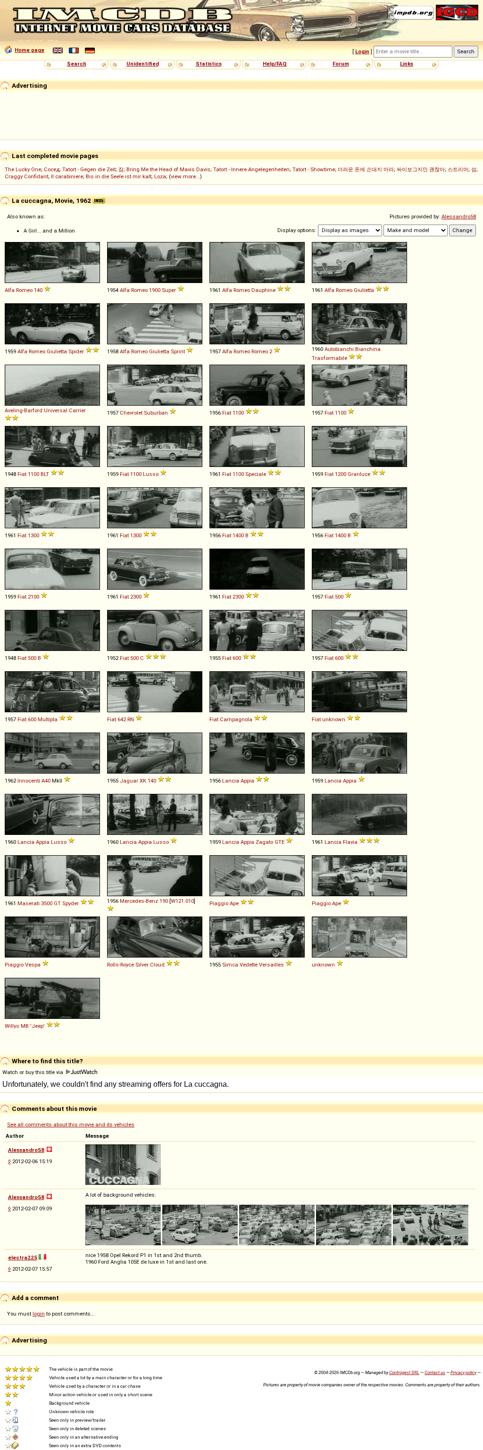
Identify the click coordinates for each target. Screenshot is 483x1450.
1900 (154, 290)
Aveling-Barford (23, 410)
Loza (160, 176)
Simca (230, 964)
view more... (185, 176)
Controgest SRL (404, 1372)
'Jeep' (37, 1026)
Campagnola (236, 719)
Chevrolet (131, 412)
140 (38, 290)
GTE (279, 842)
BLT (45, 474)
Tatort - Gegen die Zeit (89, 169)
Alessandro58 (458, 216)
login (39, 1313)
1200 (340, 474)
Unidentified (142, 63)
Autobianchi (339, 349)
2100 (33, 596)
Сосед (51, 169)
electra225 (22, 1257)
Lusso (150, 474)
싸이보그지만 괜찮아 (421, 169)
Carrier (77, 410)
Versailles (271, 964)
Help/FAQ (275, 63)
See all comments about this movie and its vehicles (70, 1124)
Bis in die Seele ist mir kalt (118, 176)
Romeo (259, 351)
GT (57, 903)
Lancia (230, 780)
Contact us (435, 1372)
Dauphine (263, 290)
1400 (238, 535)
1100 (238, 412)
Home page (29, 50)
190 (163, 901)
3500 (46, 903)
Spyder (70, 903)
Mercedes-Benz (139, 901)
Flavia (350, 842)
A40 (46, 780)
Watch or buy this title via (33, 1072)
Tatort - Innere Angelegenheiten (251, 169)
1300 (33, 535)
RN (130, 719)
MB (25, 1026)
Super (169, 290)
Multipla (48, 719)
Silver (142, 964)
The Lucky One (23, 169)
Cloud (157, 964)
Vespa (33, 964)
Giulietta (364, 290)
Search (76, 63)
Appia (247, 780)
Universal (55, 410)
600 (237, 658)
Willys (12, 1026)
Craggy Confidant (26, 176)
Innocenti (28, 780)
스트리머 (458, 169)
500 (339, 596)
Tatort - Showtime (313, 169)
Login (362, 51)
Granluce (359, 474)
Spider (76, 351)
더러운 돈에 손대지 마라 (366, 169)
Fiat (226, 412)
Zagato (264, 842)
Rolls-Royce (120, 964)
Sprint (178, 351)
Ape (234, 903)
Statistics (209, 63)
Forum (341, 63)
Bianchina (368, 349)
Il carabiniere (67, 176)
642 (121, 719)
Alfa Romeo (19, 290)
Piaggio (218, 903)
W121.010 (182, 901)
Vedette (249, 964)
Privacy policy (463, 1372)
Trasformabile (329, 358)
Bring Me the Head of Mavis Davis (168, 169)
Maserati (28, 903)
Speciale (255, 474)
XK (143, 780)
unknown (333, 719)
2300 (136, 596)
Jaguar (129, 780)
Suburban (156, 412)
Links (406, 63)
